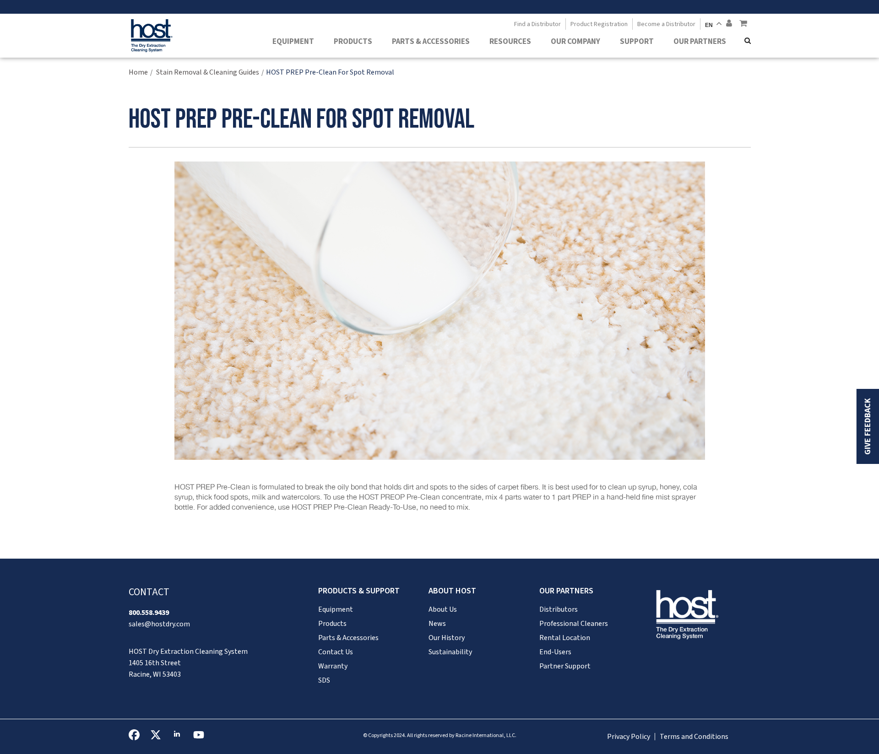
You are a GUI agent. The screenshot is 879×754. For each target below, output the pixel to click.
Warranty (332, 666)
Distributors (558, 609)
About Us (443, 609)
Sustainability (450, 652)
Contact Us (335, 652)
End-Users (555, 652)
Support (637, 41)
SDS (324, 680)
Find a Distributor (537, 24)
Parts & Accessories (431, 41)
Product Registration (599, 24)
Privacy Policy (628, 737)
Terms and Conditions (694, 737)
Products (353, 41)
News (437, 624)
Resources (510, 41)
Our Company (575, 41)
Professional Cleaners (573, 624)
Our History (447, 638)
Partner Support (565, 666)
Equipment (293, 41)
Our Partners (699, 41)
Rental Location (564, 638)
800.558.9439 (149, 613)
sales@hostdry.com (159, 624)
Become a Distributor (666, 24)
